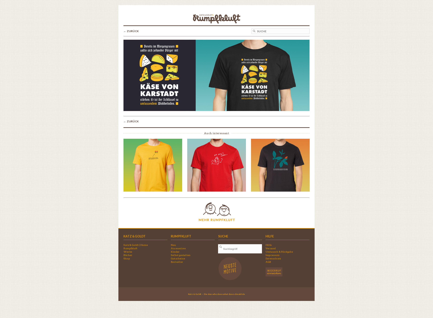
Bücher (127, 255)
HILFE (270, 236)
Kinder (175, 251)
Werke (127, 251)
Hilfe (269, 245)
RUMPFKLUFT (181, 236)
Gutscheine (178, 258)
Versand (271, 248)
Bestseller (177, 262)
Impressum (272, 255)
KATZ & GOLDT (134, 236)
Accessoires (178, 248)
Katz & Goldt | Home (135, 245)
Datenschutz (273, 258)
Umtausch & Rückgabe (279, 251)
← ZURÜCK (131, 31)
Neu (173, 245)
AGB (268, 262)
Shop (126, 258)
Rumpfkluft (130, 248)
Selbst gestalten (180, 255)
